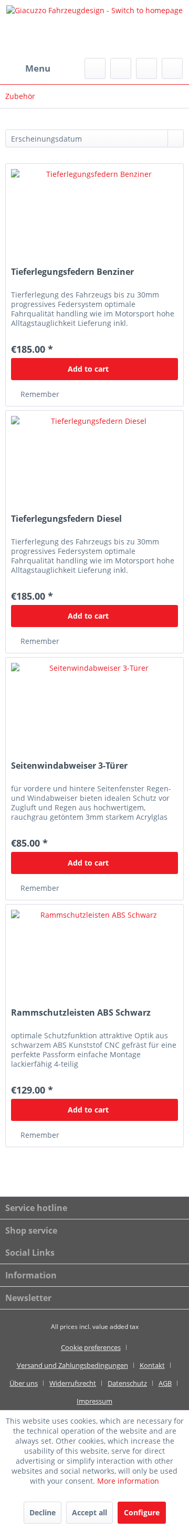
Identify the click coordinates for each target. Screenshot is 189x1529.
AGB (165, 1383)
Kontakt (152, 1365)
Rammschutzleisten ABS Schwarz (81, 1012)
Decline (42, 1512)
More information (128, 1481)
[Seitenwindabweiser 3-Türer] (94, 710)
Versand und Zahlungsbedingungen (72, 1365)
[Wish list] (120, 68)
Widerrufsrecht (72, 1383)
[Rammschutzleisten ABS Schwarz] (94, 957)
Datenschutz (127, 1383)
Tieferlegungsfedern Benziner (72, 271)
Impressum (94, 1401)
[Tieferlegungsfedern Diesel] (94, 463)
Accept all (89, 1512)
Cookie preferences (91, 1347)
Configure (142, 1512)
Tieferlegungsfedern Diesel (66, 518)
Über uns (23, 1383)
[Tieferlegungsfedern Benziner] (94, 216)
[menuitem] (28, 68)
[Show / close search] (95, 68)
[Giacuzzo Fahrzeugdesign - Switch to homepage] (94, 29)
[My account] (146, 68)
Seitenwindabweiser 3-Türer (69, 765)
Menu (37, 68)
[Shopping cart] (172, 68)
